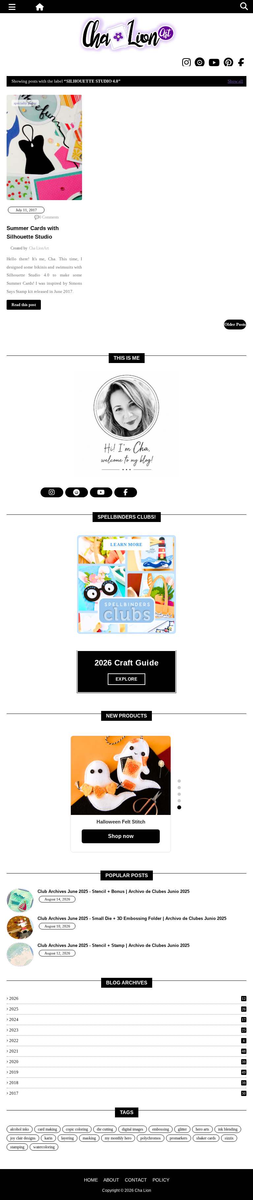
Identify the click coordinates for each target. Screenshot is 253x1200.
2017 (127, 1093)
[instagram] (186, 62)
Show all (235, 81)
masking (89, 1138)
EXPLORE (127, 679)
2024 (127, 1019)
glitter (182, 1129)
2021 (127, 1051)
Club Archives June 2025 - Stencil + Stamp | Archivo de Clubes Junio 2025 (113, 945)
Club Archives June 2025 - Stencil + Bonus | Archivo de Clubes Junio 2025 (113, 891)
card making (47, 1129)
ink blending (228, 1129)
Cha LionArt (39, 248)
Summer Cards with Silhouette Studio (33, 232)
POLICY (161, 1180)
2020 (127, 1061)
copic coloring (77, 1129)
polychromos (150, 1138)
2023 (127, 1030)
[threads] (200, 62)
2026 (127, 998)
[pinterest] (228, 62)
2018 (127, 1082)
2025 (127, 1008)
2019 (127, 1072)
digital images (132, 1129)
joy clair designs (23, 1138)
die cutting (105, 1129)
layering (67, 1138)
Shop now (120, 836)
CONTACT (136, 1180)
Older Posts (235, 324)
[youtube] (214, 62)
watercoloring (44, 1147)
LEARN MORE (126, 544)
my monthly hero (118, 1138)
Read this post (24, 304)
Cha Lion (143, 1190)
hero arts (202, 1129)
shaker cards (206, 1138)
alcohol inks (19, 1129)
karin (48, 1138)
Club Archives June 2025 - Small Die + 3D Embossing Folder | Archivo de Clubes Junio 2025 (132, 918)
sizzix (229, 1138)
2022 (127, 1040)
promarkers (178, 1138)
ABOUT (111, 1180)
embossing (160, 1129)
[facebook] (241, 63)
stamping (17, 1147)
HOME (91, 1180)
